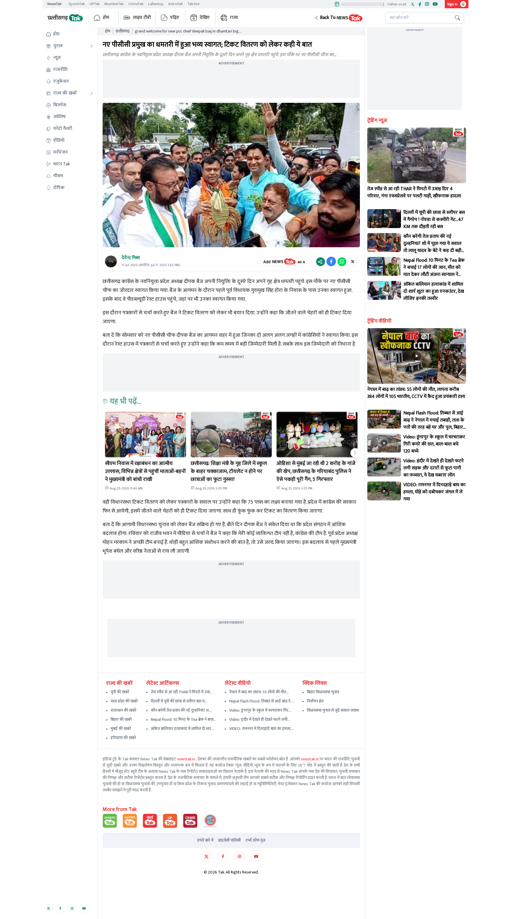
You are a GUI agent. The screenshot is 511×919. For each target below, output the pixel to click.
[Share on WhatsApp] (342, 261)
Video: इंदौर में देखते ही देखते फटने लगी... (259, 719)
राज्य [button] (234, 18)
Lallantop (156, 4)
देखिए (205, 18)
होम (106, 18)
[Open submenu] (91, 46)
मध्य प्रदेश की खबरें (124, 701)
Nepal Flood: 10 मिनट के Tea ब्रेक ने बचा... (183, 719)
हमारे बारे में (205, 840)
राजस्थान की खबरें (123, 710)
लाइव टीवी (142, 18)
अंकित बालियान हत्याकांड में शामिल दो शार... (182, 728)
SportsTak (77, 4)
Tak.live (193, 4)
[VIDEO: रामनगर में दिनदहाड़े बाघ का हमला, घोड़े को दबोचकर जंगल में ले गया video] (384, 491)
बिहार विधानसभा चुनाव (323, 692)
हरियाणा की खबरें (123, 737)
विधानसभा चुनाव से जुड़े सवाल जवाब (333, 710)
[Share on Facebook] (331, 261)
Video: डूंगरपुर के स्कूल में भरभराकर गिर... (260, 710)
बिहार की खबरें (121, 719)
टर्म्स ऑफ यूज (255, 840)
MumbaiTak (114, 4)
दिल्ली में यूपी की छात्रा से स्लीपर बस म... (179, 701)
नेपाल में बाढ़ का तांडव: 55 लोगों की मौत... (259, 692)
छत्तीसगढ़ (123, 31)
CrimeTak (135, 4)
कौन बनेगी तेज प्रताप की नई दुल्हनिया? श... (181, 710)
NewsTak (54, 4)
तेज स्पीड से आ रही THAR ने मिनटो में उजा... (182, 692)
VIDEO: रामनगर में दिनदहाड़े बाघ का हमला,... (261, 728)
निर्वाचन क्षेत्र (315, 701)
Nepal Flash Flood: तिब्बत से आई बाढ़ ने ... (261, 701)
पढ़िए (174, 18)
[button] (345, 17)
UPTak (95, 4)
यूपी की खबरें (120, 692)
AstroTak (175, 4)
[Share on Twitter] (353, 261)
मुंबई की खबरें (121, 728)
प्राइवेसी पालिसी (229, 840)
